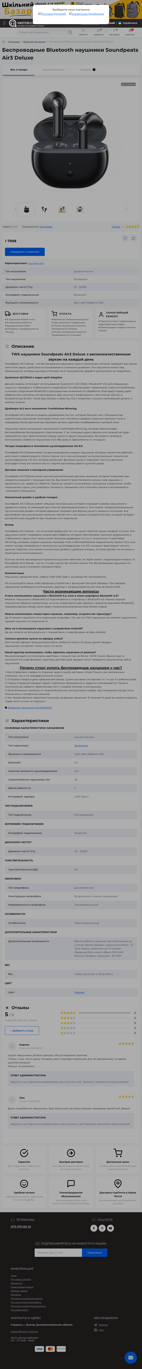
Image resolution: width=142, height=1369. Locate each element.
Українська (95, 13)
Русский (59, 13)
